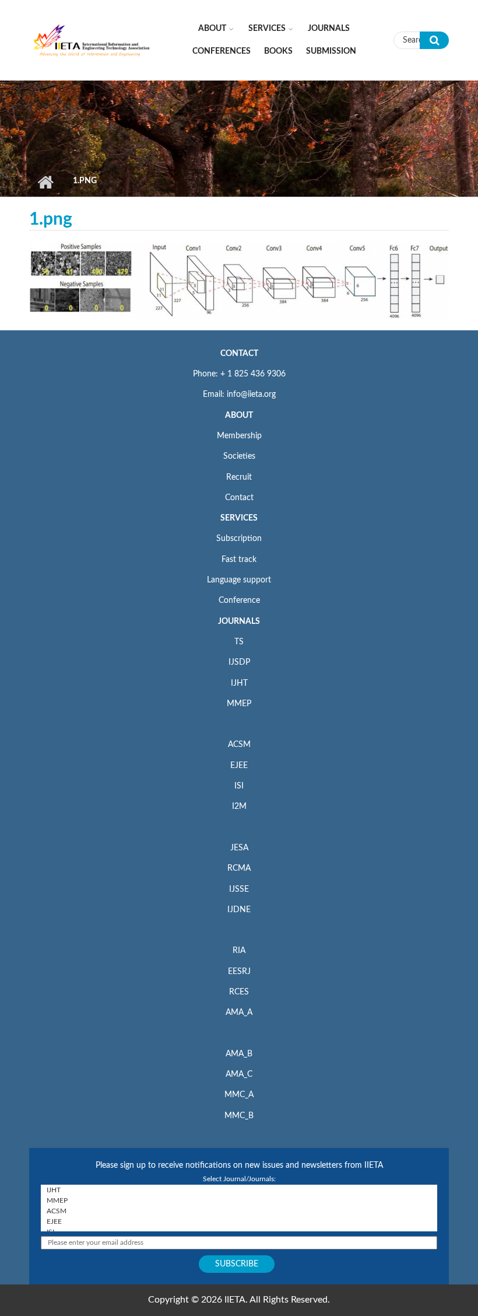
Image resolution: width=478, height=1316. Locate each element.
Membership (239, 436)
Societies (239, 456)
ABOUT (239, 415)
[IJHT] (239, 1190)
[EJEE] (239, 1221)
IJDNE (239, 910)
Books (278, 51)
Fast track (239, 560)
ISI (239, 786)
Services (267, 29)
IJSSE (239, 889)
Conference (239, 600)
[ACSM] (239, 1211)
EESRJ (239, 972)
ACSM (239, 745)
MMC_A (239, 1095)
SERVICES (239, 518)
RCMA (239, 868)
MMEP (239, 704)
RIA (239, 951)
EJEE (239, 766)
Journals (329, 29)
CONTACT (239, 354)
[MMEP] (239, 1200)
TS (239, 642)
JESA (239, 848)
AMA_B (239, 1054)
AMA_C (239, 1074)
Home (45, 182)
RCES (239, 992)
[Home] (91, 39)
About (212, 29)
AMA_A (239, 1012)
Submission (331, 51)
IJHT (239, 683)
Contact (239, 498)
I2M (239, 806)
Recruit (239, 477)
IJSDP (239, 662)
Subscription (239, 539)
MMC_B (239, 1116)
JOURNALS (239, 621)
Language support (239, 580)
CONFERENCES (221, 51)
